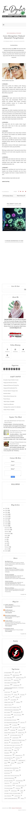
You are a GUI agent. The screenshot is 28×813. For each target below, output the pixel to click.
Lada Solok (6, 737)
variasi (22, 798)
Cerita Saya (6, 685)
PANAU (15, 750)
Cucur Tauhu (7, 692)
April (6, 543)
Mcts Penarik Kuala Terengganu (12, 616)
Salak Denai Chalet (8, 770)
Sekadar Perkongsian (9, 778)
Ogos (6, 535)
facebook (7, 351)
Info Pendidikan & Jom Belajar (11, 722)
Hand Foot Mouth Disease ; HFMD (11, 707)
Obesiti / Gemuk (7, 750)
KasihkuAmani (8, 610)
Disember (7, 527)
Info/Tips (22, 722)
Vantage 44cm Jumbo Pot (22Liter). (12, 407)
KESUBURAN (12, 730)
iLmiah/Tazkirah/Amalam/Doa (10, 798)
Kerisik (5, 735)
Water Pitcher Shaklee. (9, 409)
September (7, 533)
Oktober (7, 531)
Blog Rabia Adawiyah (10, 615)
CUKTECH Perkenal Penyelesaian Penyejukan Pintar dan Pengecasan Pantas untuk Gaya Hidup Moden (15, 623)
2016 (6, 522)
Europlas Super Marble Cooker (11, 380)
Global (6, 699)
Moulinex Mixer (7, 393)
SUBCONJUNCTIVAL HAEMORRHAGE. (11, 768)
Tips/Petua (18, 788)
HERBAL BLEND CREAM (8, 702)
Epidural (17, 697)
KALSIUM (23, 727)
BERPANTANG (7, 675)
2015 (6, 524)
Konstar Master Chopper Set (11, 390)
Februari (7, 547)
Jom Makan (6, 727)
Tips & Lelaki (15, 783)
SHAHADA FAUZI (9, 628)
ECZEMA (6, 697)
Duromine (22, 694)
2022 (6, 510)
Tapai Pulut (7, 783)
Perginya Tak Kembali (10, 611)
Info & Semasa (7, 715)
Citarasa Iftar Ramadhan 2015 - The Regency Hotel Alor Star (14, 688)
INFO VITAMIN (7, 712)
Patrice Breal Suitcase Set (10, 396)
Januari (6, 549)
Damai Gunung (7, 694)
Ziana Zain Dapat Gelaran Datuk (12, 606)
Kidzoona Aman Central (15, 735)
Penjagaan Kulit (19, 755)
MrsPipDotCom (9, 561)
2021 (6, 512)
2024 (6, 508)
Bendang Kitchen (20, 677)
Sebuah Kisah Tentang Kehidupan (11, 775)
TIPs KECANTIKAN (19, 780)
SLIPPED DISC (7, 765)
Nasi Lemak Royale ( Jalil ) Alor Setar (12, 745)
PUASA (14, 752)
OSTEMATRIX (17, 747)
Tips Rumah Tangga (20, 785)
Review (12, 763)
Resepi (5, 763)
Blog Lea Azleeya (9, 588)
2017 (6, 520)
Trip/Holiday (14, 790)
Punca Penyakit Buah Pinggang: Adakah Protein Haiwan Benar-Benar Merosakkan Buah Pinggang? (15, 564)
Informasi (6, 725)
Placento (18, 758)
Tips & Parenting (8, 785)
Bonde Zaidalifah (9, 574)
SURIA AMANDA (9, 604)
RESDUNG (13, 760)
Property (6, 760)
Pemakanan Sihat (8, 755)
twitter (23, 351)
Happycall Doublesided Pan (10, 388)
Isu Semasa (14, 725)
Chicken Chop (16, 685)
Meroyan (6, 742)
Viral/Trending (7, 795)
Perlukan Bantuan (8, 758)
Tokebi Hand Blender (9, 404)
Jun (5, 539)
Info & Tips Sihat (17, 715)
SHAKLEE (19, 763)
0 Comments (5, 191)
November (7, 529)
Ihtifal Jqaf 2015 (16, 712)
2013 (6, 551)
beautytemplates (17, 808)
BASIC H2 (16, 672)
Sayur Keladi (7, 773)
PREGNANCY (6, 752)
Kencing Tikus (21, 732)
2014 (6, 525)
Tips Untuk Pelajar (8, 788)
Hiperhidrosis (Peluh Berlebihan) (11, 709)
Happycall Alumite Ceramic (10, 382)
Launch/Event (15, 737)
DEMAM (14, 692)
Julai (6, 537)
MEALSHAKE (6, 740)
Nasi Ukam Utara (8, 747)
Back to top (21, 810)
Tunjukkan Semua (24, 594)
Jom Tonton (15, 727)
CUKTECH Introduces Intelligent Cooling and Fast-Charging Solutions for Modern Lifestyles (14, 570)
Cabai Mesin (16, 680)
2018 (6, 518)
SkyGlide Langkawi (8, 780)
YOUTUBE (7, 357)
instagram (15, 351)
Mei (5, 541)
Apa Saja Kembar (7, 672)
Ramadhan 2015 (21, 760)
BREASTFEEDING (16, 675)
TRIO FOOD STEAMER (9, 401)
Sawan (17, 770)
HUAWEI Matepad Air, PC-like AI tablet (14, 629)
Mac (6, 545)
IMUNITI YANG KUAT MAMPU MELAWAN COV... (12, 228)
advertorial (17, 795)
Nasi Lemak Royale (15, 742)
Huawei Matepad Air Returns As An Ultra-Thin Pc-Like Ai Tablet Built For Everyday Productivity (15, 590)
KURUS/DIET (20, 730)
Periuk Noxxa (7, 399)
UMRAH (21, 790)
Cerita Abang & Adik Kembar (10, 682)
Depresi (15, 694)
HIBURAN (18, 702)
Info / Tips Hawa (7, 717)
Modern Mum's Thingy (11, 568)
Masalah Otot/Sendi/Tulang (18, 740)
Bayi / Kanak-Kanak (8, 677)
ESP (11, 697)
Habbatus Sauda (7, 704)
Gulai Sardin (13, 699)
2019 (6, 516)
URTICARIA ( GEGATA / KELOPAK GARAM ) (12, 793)
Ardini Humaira (9, 581)
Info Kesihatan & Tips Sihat (14, 33)
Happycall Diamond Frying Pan (11, 385)
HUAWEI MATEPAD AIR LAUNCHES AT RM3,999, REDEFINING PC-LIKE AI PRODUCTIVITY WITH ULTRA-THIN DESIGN (15, 577)
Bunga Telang (7, 680)
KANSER (5, 730)
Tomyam (6, 790)
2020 (6, 514)
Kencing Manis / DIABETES (9, 732)
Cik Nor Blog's (8, 620)
